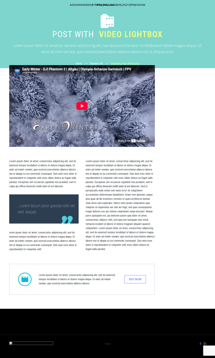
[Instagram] (204, 343)
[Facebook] (200, 343)
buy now (135, 279)
